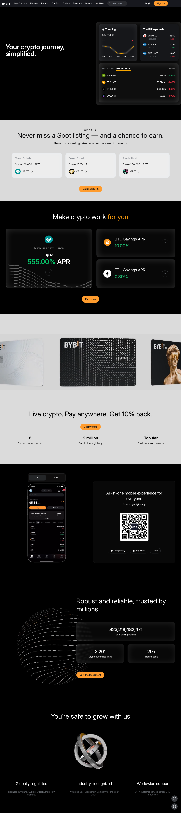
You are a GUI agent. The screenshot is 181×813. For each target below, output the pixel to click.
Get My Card (90, 426)
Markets (34, 3)
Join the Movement (90, 674)
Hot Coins (108, 68)
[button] (174, 799)
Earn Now (90, 299)
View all (171, 69)
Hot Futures (123, 68)
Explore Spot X (90, 188)
